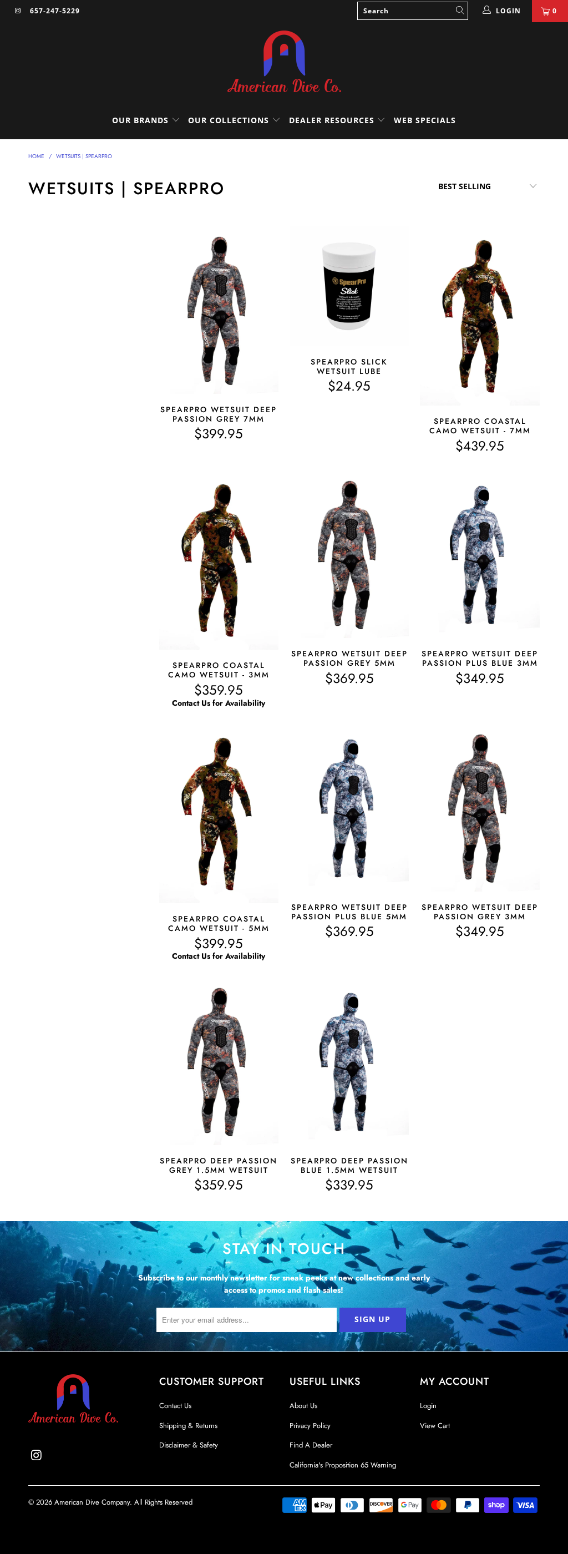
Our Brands (141, 120)
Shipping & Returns (188, 1425)
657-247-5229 (55, 11)
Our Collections (228, 120)
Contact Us (175, 1405)
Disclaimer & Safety (188, 1445)
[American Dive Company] (284, 62)
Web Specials (425, 120)
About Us (303, 1405)
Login (428, 1405)
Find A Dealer (311, 1445)
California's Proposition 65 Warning (343, 1465)
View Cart (435, 1425)
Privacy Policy (310, 1425)
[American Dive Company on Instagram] (18, 11)
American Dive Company (92, 1502)
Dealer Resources (333, 120)
